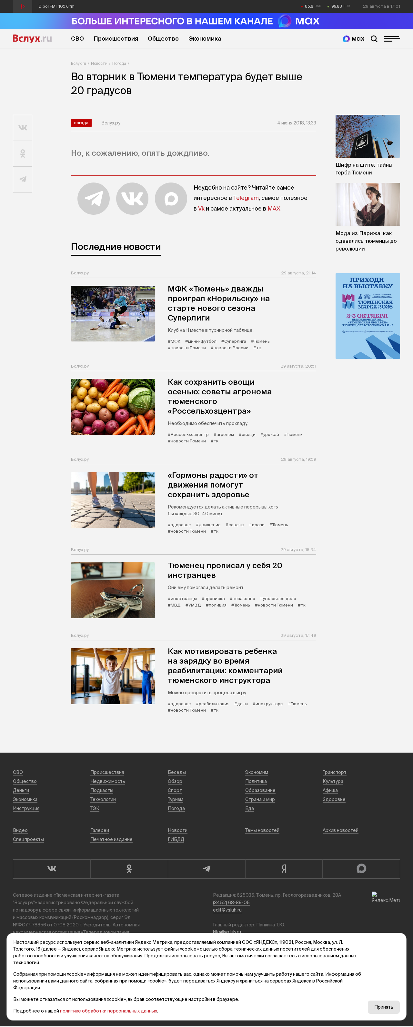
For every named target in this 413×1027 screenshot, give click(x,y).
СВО (77, 38)
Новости (99, 63)
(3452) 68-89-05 (231, 902)
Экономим (256, 772)
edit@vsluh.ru (227, 910)
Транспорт (335, 772)
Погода (119, 63)
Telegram (246, 197)
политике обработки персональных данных (108, 1010)
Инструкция (26, 808)
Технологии (103, 799)
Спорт (175, 790)
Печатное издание (111, 839)
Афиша (330, 790)
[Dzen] (284, 869)
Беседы (177, 772)
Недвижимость (107, 781)
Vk (201, 208)
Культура (333, 781)
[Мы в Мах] (353, 39)
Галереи (99, 830)
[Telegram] (206, 869)
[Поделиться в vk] (22, 128)
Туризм (175, 799)
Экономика (204, 38)
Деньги (21, 790)
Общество (163, 38)
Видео (20, 830)
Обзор (175, 781)
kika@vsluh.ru (227, 932)
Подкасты (101, 790)
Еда (249, 808)
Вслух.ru (32, 39)
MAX (273, 208)
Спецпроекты (28, 839)
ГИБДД (176, 839)
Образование (260, 790)
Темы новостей (262, 830)
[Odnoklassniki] (129, 869)
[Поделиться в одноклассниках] (22, 154)
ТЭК (94, 808)
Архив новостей (340, 830)
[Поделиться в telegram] (22, 180)
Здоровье (334, 799)
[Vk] (51, 869)
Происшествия (116, 38)
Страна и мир (260, 799)
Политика (256, 781)
